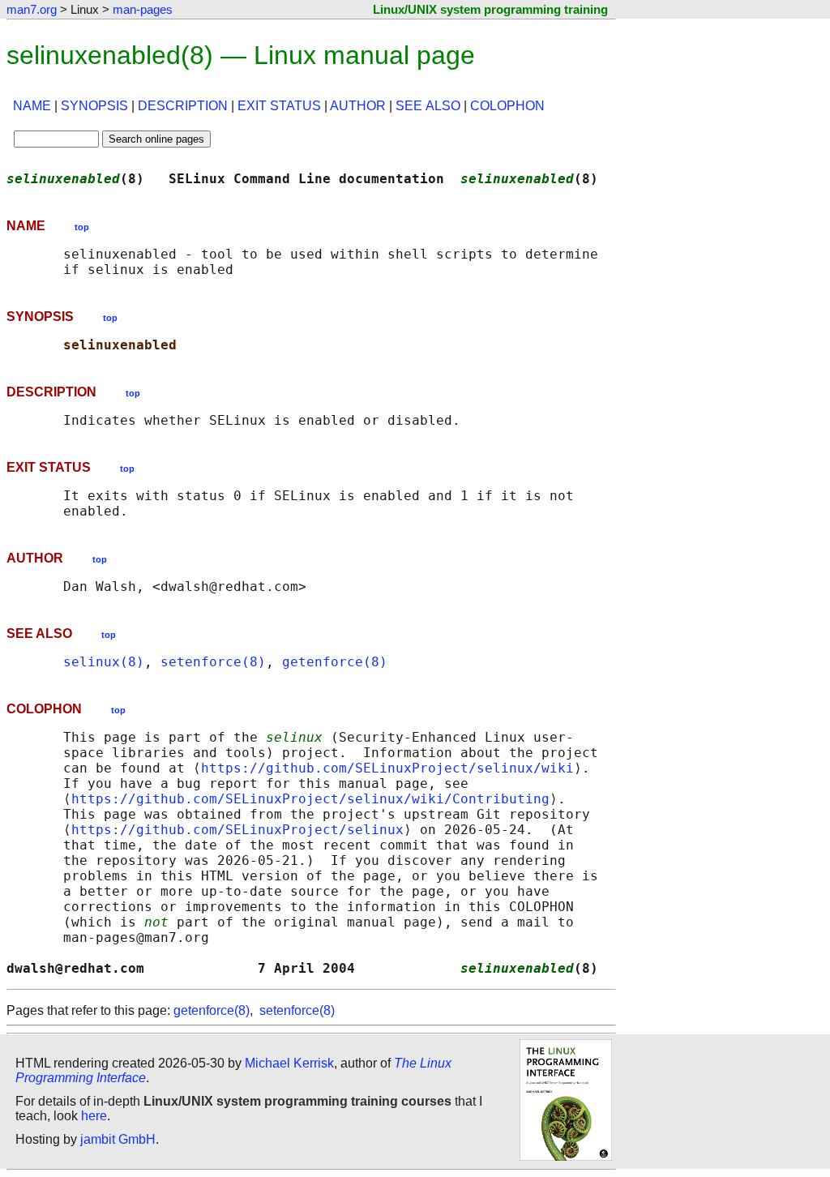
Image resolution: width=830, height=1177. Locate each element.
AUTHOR (358, 106)
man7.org (31, 9)
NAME (32, 106)
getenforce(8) (334, 662)
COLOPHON (507, 106)
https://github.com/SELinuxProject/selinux (237, 829)
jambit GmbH (118, 1139)
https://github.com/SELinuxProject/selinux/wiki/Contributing (310, 799)
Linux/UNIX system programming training (490, 9)
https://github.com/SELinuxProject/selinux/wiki (387, 768)
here (94, 1116)
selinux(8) (103, 662)
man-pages (143, 9)
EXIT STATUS (279, 106)
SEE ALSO (428, 106)
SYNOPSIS (94, 106)
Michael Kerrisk (289, 1063)
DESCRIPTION (183, 106)
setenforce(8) (213, 662)
